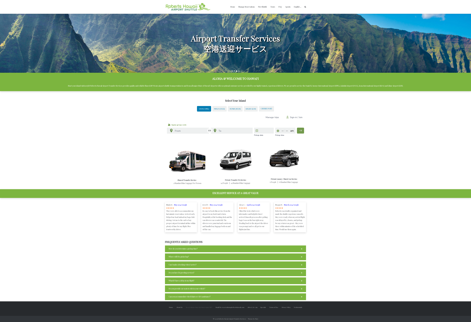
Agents (287, 7)
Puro (256, 319)
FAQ (280, 7)
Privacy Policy (288, 307)
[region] (235, 43)
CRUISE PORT (266, 108)
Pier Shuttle (262, 7)
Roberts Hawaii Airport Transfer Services (232, 319)
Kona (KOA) (235, 109)
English (297, 7)
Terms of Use (275, 307)
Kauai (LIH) (251, 109)
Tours (272, 7)
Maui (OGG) (219, 109)
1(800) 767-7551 (254, 307)
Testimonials (298, 307)
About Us (180, 307)
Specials (264, 307)
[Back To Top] (465, 316)
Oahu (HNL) (204, 109)
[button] (232, 71)
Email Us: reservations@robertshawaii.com (231, 307)
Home (232, 7)
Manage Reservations (246, 7)
